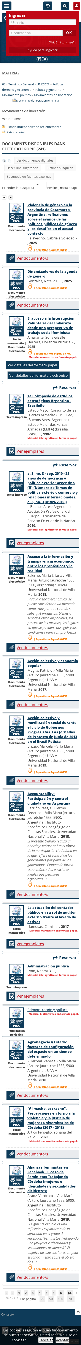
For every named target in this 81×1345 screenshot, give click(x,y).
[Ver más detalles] (16, 222)
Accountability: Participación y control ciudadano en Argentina (48, 798)
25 (42, 1299)
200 (70, 1299)
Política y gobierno (48, 90)
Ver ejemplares (30, 451)
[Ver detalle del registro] (16, 413)
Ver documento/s (32, 258)
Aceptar (62, 1340)
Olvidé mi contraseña (62, 42)
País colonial (16, 132)
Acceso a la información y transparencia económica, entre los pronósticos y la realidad (50, 563)
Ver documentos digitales (35, 160)
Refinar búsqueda (60, 168)
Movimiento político (16, 95)
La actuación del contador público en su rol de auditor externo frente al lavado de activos (51, 914)
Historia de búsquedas (47, 6)
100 (60, 1299)
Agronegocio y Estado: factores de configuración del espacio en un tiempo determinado (50, 1049)
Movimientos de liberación (53, 95)
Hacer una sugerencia (22, 168)
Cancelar (46, 1340)
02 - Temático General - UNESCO (25, 84)
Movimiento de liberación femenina (37, 100)
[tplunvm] (11, 197)
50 (51, 1299)
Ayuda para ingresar (42, 50)
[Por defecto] (5, 197)
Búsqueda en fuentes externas (29, 176)
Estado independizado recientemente (34, 127)
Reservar (69, 387)
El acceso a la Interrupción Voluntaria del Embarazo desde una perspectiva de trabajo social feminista (51, 325)
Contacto (7, 1314)
